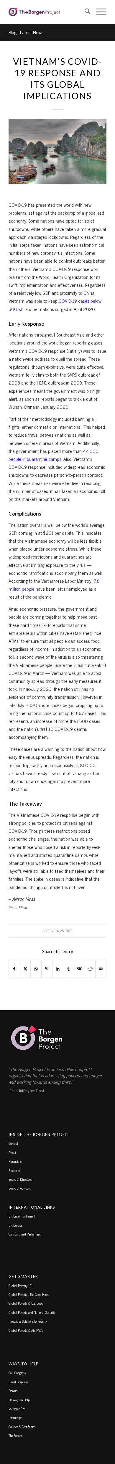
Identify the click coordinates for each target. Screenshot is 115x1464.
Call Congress (17, 1372)
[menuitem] (84, 12)
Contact (13, 1143)
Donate (13, 1390)
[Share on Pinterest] (47, 968)
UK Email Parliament (22, 1216)
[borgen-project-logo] (48, 12)
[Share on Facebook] (14, 968)
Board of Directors (20, 1179)
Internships (15, 1417)
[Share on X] (25, 968)
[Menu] (98, 12)
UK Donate (15, 1225)
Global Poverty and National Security (32, 1312)
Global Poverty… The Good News (29, 1294)
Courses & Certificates (22, 1426)
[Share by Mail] (101, 968)
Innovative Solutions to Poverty (28, 1321)
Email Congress (18, 1381)
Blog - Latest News (26, 32)
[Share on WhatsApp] (36, 968)
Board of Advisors (20, 1188)
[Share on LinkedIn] (57, 968)
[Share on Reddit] (90, 968)
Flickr (23, 907)
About (12, 1152)
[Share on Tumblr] (68, 968)
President (14, 1170)
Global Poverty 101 (21, 1285)
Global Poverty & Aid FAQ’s (26, 1330)
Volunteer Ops (17, 1408)
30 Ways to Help (19, 1399)
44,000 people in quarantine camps (53, 455)
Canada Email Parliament (24, 1234)
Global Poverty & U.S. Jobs (26, 1303)
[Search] (84, 12)
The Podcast (16, 1435)
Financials (15, 1161)
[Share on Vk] (79, 968)
